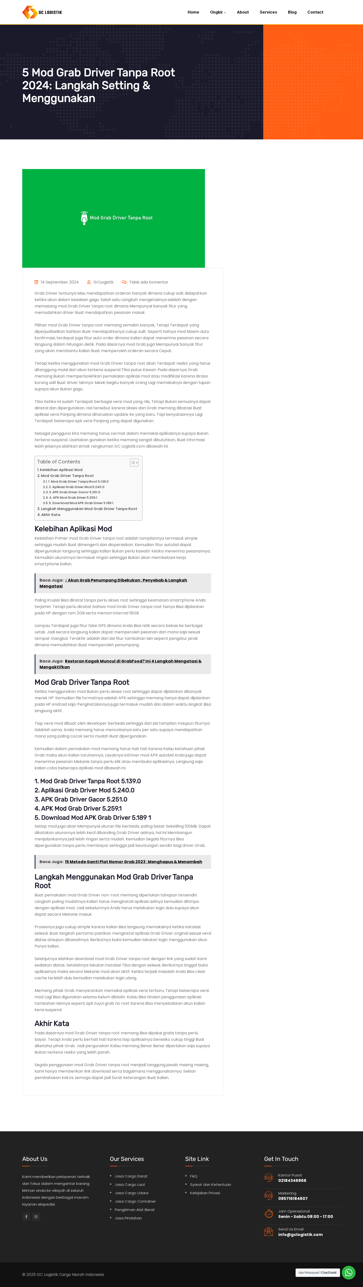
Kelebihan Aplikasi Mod (61, 469)
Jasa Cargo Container (135, 1201)
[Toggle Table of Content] (131, 462)
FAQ (193, 1176)
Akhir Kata (50, 514)
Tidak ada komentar (148, 282)
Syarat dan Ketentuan (210, 1184)
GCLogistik (103, 282)
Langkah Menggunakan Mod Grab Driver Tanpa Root (89, 508)
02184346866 (292, 1180)
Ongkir (216, 12)
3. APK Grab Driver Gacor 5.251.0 (74, 492)
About (243, 12)
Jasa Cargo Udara (131, 1192)
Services (268, 12)
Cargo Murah (71, 1274)
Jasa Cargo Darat (131, 1176)
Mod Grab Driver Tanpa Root (67, 475)
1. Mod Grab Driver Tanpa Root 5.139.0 (78, 481)
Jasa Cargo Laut (130, 1184)
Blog (292, 12)
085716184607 (293, 1198)
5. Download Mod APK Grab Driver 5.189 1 (81, 503)
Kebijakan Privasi (205, 1192)
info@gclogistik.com (300, 1234)
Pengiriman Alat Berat (135, 1209)
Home (193, 12)
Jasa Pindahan (128, 1218)
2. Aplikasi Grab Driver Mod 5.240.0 (76, 487)
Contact (315, 12)
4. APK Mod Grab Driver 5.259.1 (74, 497)
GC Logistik (47, 1274)
